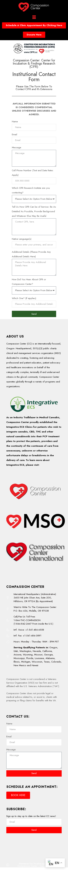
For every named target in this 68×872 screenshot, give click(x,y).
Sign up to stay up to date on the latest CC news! (31, 816)
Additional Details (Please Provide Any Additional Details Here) (31, 254)
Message (16, 147)
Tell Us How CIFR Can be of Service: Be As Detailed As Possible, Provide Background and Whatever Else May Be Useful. (34, 211)
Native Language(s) (21, 239)
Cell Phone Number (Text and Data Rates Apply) (32, 173)
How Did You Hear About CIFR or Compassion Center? (29, 282)
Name (15, 121)
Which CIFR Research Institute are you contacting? (31, 190)
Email (14, 134)
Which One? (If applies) (24, 298)
